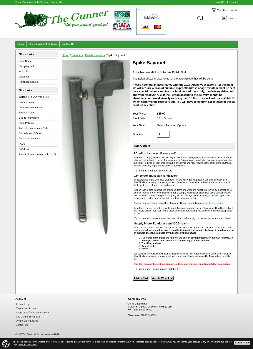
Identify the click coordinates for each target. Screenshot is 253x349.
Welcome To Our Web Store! (34, 96)
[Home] (93, 21)
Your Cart (213, 9)
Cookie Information (29, 117)
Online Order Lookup (27, 321)
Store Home (25, 61)
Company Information (30, 107)
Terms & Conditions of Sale (33, 128)
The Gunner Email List (28, 316)
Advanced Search (28, 81)
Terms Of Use (26, 112)
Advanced (232, 18)
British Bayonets (95, 55)
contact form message (212, 203)
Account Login (23, 304)
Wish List (24, 71)
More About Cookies (28, 344)
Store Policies (26, 123)
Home (65, 55)
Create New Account (27, 308)
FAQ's (22, 143)
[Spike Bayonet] (96, 148)
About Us (24, 149)
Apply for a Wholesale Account (32, 312)
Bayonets (77, 55)
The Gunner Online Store (43, 44)
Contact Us (56, 2)
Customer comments (30, 138)
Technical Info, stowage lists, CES (37, 154)
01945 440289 (148, 315)
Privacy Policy (26, 102)
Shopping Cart (26, 66)
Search (199, 18)
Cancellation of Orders (31, 133)
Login (218, 2)
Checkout (24, 76)
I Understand (242, 342)
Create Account (230, 2)
